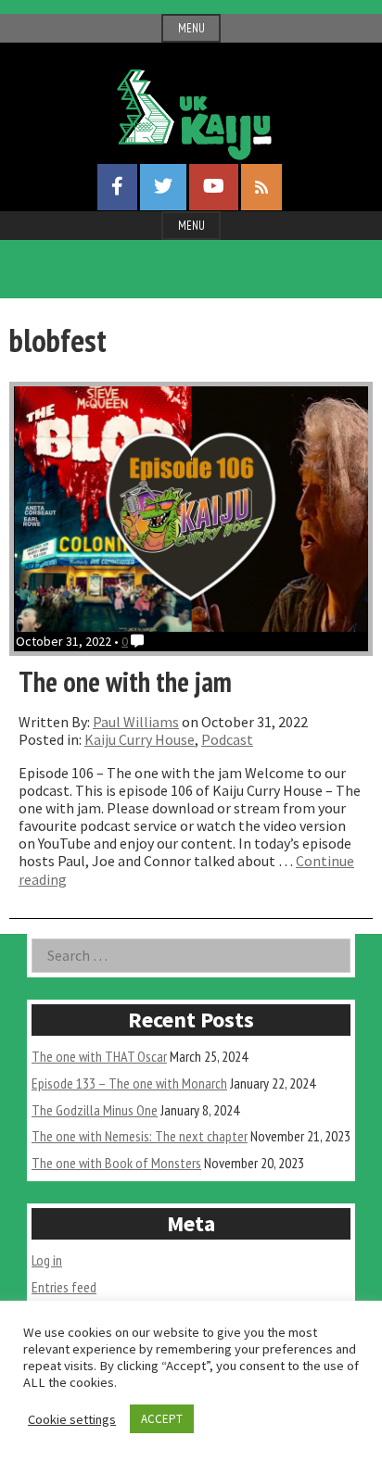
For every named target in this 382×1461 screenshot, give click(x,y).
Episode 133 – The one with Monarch (129, 1083)
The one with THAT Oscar (99, 1056)
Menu (191, 28)
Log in (47, 1260)
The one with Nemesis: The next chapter (140, 1136)
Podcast (227, 739)
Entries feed (64, 1287)
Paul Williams (136, 721)
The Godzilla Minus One (95, 1110)
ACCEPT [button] (162, 1419)
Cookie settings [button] (72, 1419)
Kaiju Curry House (139, 739)
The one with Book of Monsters (116, 1162)
